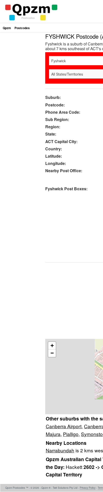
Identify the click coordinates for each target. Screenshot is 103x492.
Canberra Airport (64, 426)
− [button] (52, 353)
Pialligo (70, 433)
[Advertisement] (51, 85)
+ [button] (52, 345)
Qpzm (7, 28)
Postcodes (22, 28)
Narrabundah (60, 450)
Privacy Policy (88, 487)
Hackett (75, 466)
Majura (53, 433)
